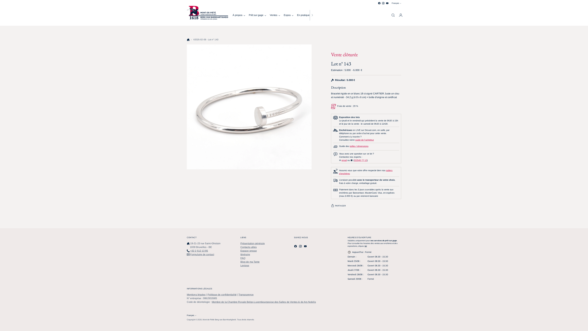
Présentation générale (252, 243)
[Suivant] (312, 15)
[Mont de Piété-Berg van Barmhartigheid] (207, 13)
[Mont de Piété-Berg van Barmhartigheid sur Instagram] (383, 3)
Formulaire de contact (202, 254)
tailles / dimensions (359, 146)
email (344, 160)
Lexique (244, 265)
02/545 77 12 (360, 160)
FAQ (242, 258)
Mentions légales (196, 294)
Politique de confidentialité (222, 294)
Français (395, 3)
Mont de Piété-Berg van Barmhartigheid (219, 320)
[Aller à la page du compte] (399, 15)
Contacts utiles (248, 247)
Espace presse (248, 250)
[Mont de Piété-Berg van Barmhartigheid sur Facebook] (379, 3)
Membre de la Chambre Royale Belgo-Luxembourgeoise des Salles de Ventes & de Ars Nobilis (264, 302)
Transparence (246, 294)
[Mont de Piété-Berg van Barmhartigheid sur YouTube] (387, 3)
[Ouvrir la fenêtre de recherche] (393, 15)
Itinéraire (245, 254)
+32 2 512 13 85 (199, 250)
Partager (340, 206)
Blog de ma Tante (250, 262)
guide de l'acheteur (364, 140)
